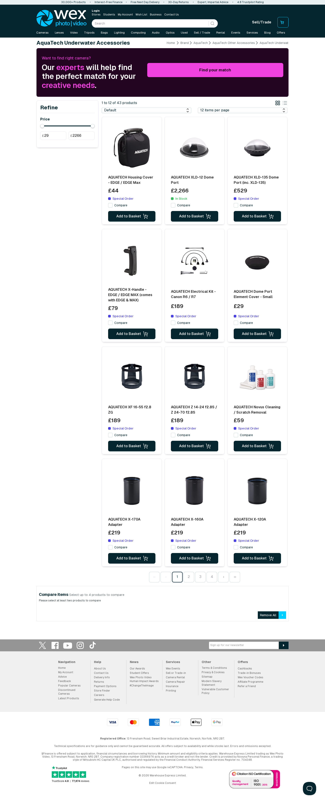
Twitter (42, 645)
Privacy (188, 767)
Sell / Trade (202, 32)
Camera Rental (175, 677)
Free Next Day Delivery (145, 2)
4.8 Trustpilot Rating (250, 2)
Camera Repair (175, 681)
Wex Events (173, 668)
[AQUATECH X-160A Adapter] (194, 490)
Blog (267, 32)
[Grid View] (277, 103)
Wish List (141, 14)
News (134, 662)
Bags (104, 32)
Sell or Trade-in (176, 673)
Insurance (172, 686)
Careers (99, 695)
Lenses (59, 32)
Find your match (215, 70)
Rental (220, 32)
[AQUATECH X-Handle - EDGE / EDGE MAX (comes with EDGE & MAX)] (132, 260)
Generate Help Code (107, 699)
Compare (120, 205)
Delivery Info (102, 677)
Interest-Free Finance (108, 2)
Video (74, 32)
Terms (199, 767)
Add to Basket (128, 216)
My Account (125, 14)
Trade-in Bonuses (249, 673)
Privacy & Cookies (213, 672)
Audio (156, 32)
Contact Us (171, 14)
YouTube (67, 645)
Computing (138, 32)
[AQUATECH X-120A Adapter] (257, 490)
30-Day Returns (178, 2)
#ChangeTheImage (142, 685)
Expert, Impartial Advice (213, 2)
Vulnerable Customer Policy (215, 691)
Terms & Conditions (214, 667)
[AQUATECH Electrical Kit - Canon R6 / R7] (194, 261)
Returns (99, 681)
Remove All (268, 615)
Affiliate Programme (250, 681)
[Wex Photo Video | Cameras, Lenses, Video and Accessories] (61, 18)
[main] (162, 333)
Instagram (80, 645)
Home (171, 43)
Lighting (119, 32)
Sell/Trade (261, 22)
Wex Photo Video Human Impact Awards (144, 679)
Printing (171, 690)
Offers (281, 32)
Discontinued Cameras (66, 691)
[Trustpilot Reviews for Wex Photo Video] (70, 774)
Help (97, 662)
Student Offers (139, 673)
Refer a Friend (247, 686)
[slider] (42, 126)
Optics (170, 32)
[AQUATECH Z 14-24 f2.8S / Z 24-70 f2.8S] (194, 377)
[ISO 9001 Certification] (254, 780)
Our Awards (137, 668)
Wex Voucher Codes (250, 677)
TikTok (92, 645)
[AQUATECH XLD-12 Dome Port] (194, 148)
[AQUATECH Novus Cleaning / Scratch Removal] (257, 377)
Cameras (42, 32)
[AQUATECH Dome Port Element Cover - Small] (257, 261)
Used (184, 32)
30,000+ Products (73, 2)
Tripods (89, 32)
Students (109, 14)
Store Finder (102, 690)
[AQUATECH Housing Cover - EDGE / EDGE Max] (132, 148)
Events (235, 32)
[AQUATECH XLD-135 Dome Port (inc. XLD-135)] (257, 148)
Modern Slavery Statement (212, 683)
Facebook (55, 645)
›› (235, 577)
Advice (62, 676)
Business (156, 14)
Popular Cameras (69, 685)
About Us (100, 668)
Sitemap (207, 676)
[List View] (284, 103)
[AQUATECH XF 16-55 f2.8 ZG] (132, 377)
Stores (96, 14)
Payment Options (105, 686)
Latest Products (68, 698)
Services (252, 32)
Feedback (64, 681)
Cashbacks (245, 668)
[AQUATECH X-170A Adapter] (132, 490)
